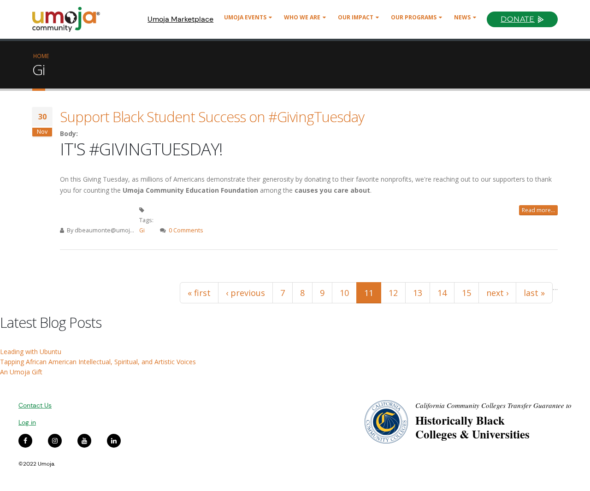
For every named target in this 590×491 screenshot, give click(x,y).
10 (344, 292)
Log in (27, 422)
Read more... (538, 210)
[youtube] (84, 441)
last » (534, 292)
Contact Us (35, 405)
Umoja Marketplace (180, 19)
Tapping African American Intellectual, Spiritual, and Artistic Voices (98, 361)
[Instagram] (55, 441)
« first (199, 292)
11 (368, 292)
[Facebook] (25, 441)
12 (393, 292)
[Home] (70, 19)
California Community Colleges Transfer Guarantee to (493, 405)
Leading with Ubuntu (30, 351)
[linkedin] (114, 441)
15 (466, 292)
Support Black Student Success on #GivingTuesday (212, 116)
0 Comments (186, 230)
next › (497, 292)
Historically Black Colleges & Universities (472, 427)
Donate (518, 19)
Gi (142, 230)
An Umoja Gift (21, 371)
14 (442, 292)
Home (41, 55)
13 (417, 292)
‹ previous (245, 292)
